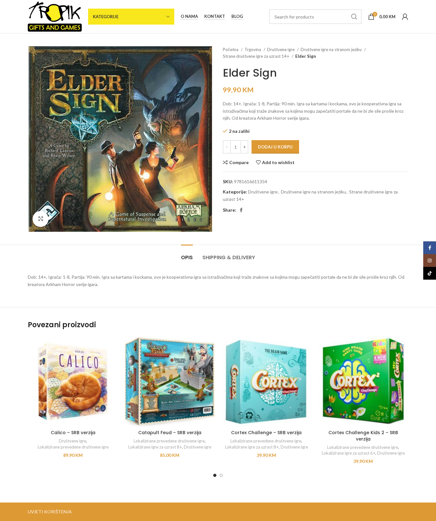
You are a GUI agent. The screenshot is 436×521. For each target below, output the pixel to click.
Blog (237, 16)
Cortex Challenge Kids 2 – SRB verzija (363, 435)
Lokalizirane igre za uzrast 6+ (348, 453)
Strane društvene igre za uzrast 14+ (256, 56)
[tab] (187, 254)
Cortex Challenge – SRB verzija (266, 432)
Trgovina (253, 49)
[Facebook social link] (241, 210)
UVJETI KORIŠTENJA (50, 511)
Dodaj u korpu (275, 146)
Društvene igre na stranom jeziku (332, 49)
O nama (189, 16)
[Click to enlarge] (41, 219)
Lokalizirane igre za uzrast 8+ (155, 446)
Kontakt (214, 16)
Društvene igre (281, 49)
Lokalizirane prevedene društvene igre (73, 446)
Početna (231, 49)
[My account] (405, 16)
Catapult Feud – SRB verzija (169, 432)
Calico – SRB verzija (73, 432)
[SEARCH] (354, 16)
